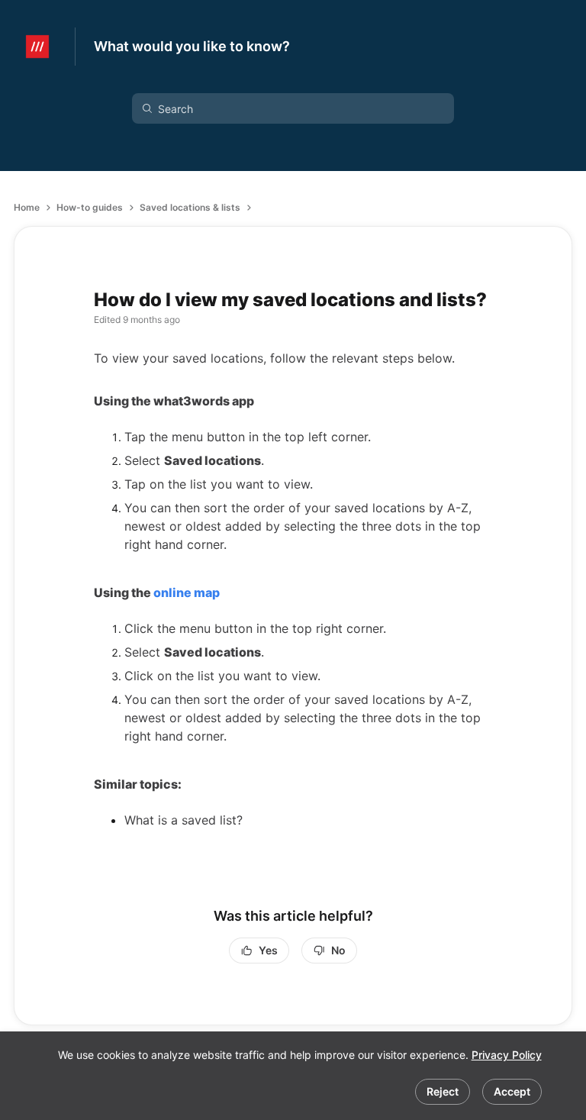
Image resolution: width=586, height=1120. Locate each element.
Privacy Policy (507, 1054)
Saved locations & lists (190, 207)
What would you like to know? (192, 46)
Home (27, 207)
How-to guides (89, 207)
